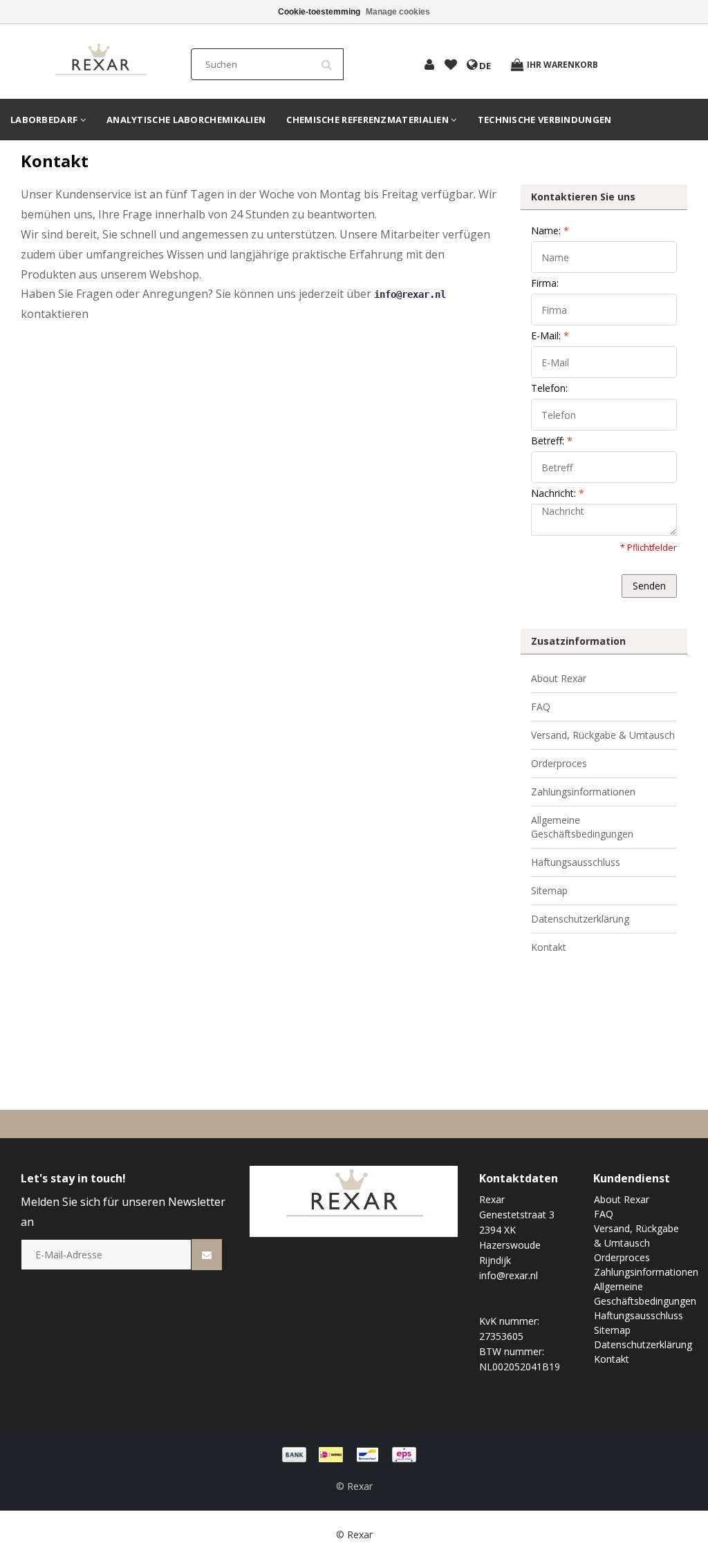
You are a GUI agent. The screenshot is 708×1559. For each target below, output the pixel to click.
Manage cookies (398, 12)
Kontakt (548, 947)
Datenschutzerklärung (580, 918)
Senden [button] (649, 585)
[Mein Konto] (429, 65)
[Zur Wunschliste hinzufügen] (451, 65)
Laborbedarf (45, 119)
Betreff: (551, 440)
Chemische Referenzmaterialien (368, 119)
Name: (550, 230)
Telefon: (549, 388)
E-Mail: (550, 335)
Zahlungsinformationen (583, 791)
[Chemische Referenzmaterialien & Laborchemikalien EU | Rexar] (100, 60)
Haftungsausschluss (575, 862)
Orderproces (559, 763)
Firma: (545, 283)
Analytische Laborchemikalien (186, 119)
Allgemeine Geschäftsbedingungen (582, 826)
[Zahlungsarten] (354, 1453)
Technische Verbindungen (545, 119)
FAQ (540, 706)
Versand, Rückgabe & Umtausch (603, 734)
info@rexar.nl (410, 294)
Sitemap (549, 890)
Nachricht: (557, 493)
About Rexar (558, 678)
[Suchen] (331, 59)
